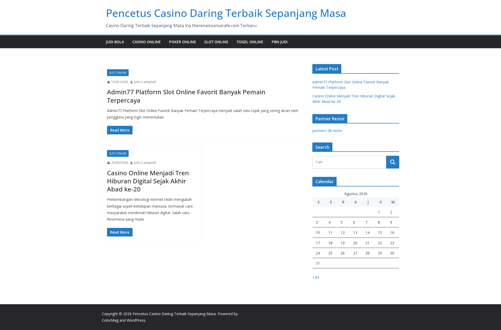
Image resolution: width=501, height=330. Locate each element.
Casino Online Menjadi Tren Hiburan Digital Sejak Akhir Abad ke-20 (148, 181)
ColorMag (110, 320)
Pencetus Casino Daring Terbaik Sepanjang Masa (226, 13)
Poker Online (182, 41)
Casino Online (146, 41)
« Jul (315, 277)
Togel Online (250, 41)
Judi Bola (115, 41)
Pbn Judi (280, 41)
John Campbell (145, 82)
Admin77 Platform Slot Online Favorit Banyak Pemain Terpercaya (186, 96)
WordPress (136, 320)
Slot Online (216, 41)
